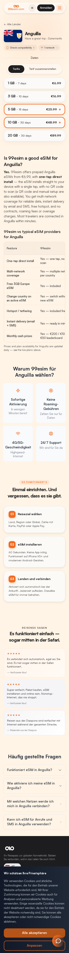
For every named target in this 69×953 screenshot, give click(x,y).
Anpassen (34, 945)
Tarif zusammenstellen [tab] (42, 68)
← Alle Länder (12, 24)
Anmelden (46, 7)
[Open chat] (58, 941)
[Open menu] (59, 7)
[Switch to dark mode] (32, 7)
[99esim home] (16, 8)
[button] (49, 48)
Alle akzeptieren (34, 933)
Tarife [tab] (16, 68)
